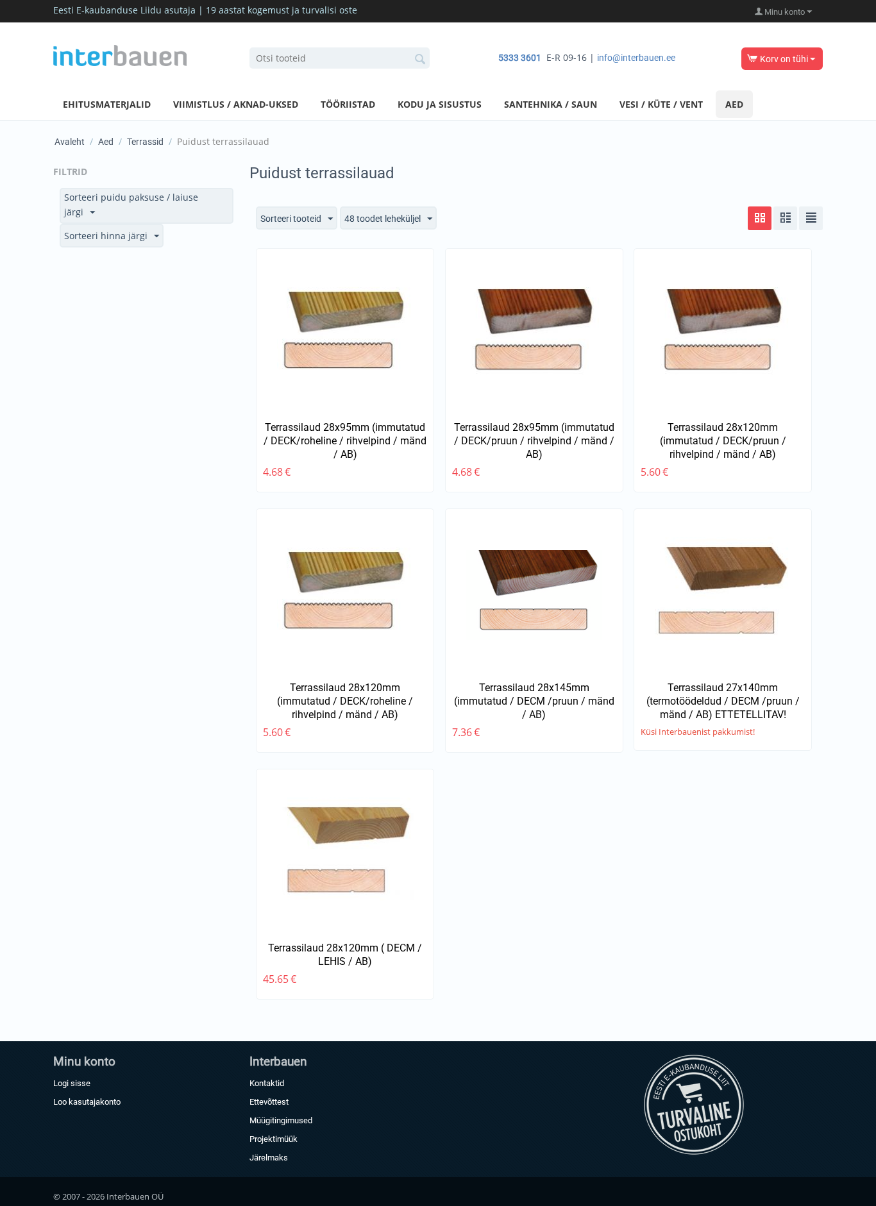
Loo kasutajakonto (87, 1102)
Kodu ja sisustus (440, 104)
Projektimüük (273, 1139)
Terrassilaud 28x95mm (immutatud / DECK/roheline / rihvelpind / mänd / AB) (345, 440)
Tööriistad (348, 104)
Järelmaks (268, 1157)
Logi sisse (71, 1083)
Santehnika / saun (550, 104)
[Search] (420, 59)
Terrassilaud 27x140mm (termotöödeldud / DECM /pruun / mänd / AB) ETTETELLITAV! (723, 701)
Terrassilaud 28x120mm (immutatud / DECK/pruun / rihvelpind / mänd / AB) (723, 440)
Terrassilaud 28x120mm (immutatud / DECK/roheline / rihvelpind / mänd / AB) (345, 701)
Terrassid (145, 142)
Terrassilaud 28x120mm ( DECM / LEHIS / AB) (345, 954)
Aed (734, 104)
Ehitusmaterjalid (107, 104)
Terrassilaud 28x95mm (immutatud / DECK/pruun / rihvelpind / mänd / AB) (534, 440)
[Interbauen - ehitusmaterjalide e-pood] (120, 54)
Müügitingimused (280, 1120)
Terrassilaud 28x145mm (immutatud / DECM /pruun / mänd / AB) (534, 701)
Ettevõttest (269, 1102)
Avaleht (70, 142)
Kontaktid (266, 1083)
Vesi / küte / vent (661, 104)
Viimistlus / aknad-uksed (235, 104)
